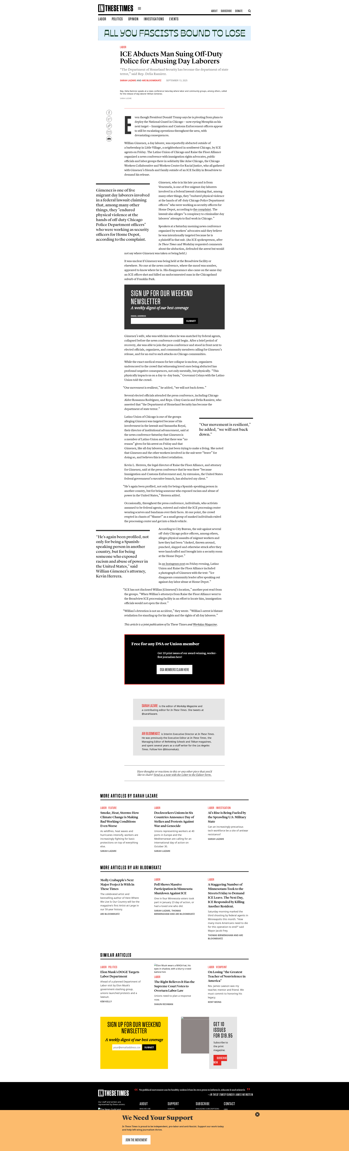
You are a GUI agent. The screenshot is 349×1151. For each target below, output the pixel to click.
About (214, 11)
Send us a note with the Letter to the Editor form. (183, 775)
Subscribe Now (220, 1060)
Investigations (154, 18)
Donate (239, 11)
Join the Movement (136, 1139)
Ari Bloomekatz (151, 80)
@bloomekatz (171, 749)
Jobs (226, 1109)
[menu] (139, 8)
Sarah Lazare (128, 80)
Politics (117, 18)
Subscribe (226, 11)
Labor (102, 18)
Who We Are (145, 1109)
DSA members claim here (174, 669)
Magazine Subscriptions (207, 1109)
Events (173, 18)
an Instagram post (173, 564)
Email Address (138, 316)
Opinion (133, 18)
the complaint (202, 209)
